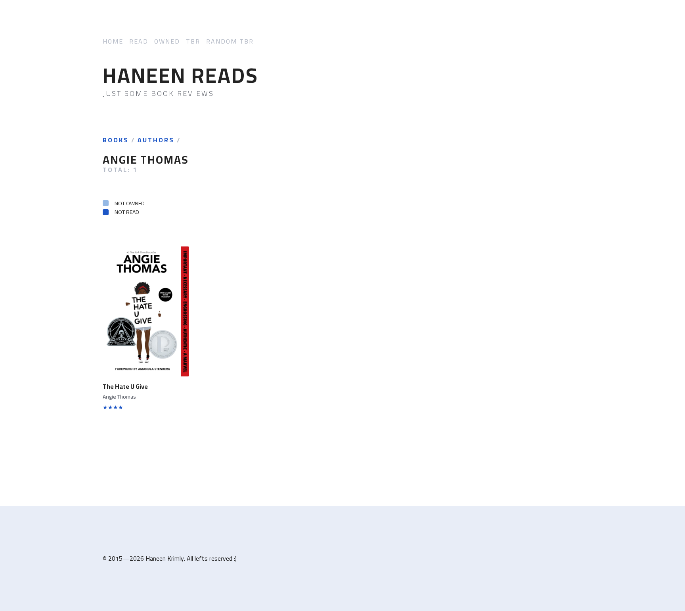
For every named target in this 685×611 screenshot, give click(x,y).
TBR (193, 41)
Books (116, 140)
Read (138, 41)
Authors (156, 140)
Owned (167, 41)
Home (113, 41)
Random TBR (230, 41)
